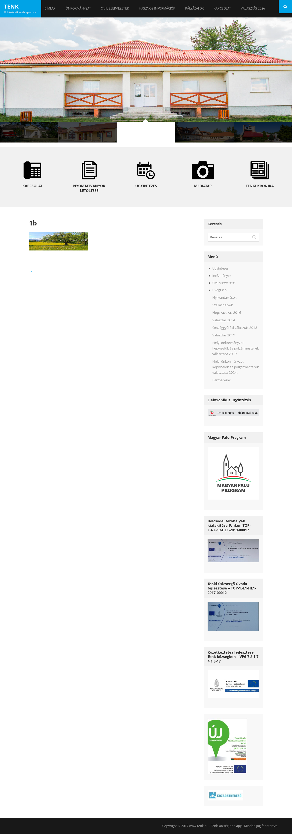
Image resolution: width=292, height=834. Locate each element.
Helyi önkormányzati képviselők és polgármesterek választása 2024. (235, 367)
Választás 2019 (223, 335)
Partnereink (221, 380)
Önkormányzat (78, 8)
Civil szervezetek (115, 8)
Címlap (50, 8)
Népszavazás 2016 (226, 312)
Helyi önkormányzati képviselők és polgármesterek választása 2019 (235, 348)
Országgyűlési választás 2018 (234, 327)
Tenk (11, 6)
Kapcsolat (222, 8)
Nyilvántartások (224, 297)
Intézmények (221, 276)
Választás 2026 (253, 8)
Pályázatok (194, 8)
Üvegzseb (219, 290)
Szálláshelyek (222, 305)
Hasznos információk (157, 8)
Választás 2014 (223, 320)
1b (31, 272)
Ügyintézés (220, 268)
